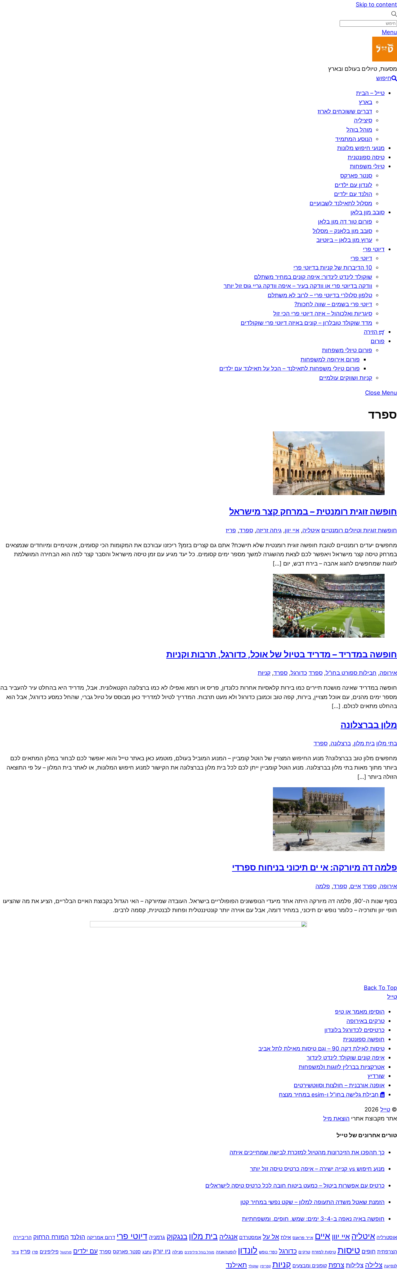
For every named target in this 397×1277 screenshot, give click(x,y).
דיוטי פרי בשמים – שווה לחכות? (333, 304)
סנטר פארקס (356, 175)
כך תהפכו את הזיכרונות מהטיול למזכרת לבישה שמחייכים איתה (307, 1152)
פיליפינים (49, 1251)
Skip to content (376, 4)
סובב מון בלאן (367, 212)
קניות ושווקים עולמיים (345, 377)
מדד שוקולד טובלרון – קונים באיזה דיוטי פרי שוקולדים (306, 322)
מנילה (177, 1251)
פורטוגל (66, 1252)
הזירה (371, 331)
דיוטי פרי (374, 249)
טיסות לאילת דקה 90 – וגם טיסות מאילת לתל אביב (321, 1048)
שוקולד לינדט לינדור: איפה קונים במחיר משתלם (313, 276)
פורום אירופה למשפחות (330, 359)
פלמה (322, 886)
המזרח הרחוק (51, 1237)
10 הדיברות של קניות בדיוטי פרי (332, 267)
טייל (385, 1109)
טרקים (304, 1251)
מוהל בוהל (359, 129)
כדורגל (299, 672)
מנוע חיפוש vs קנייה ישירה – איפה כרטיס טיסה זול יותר (317, 1168)
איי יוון (292, 530)
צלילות (355, 1265)
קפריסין (265, 1266)
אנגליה (228, 1237)
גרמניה (157, 1237)
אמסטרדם (250, 1237)
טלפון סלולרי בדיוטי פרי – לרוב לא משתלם (320, 295)
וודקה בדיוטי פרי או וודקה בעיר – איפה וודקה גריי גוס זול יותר (298, 285)
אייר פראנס (302, 1237)
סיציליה (363, 120)
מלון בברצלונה (369, 725)
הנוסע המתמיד (353, 138)
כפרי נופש (268, 1251)
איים (355, 886)
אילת (286, 1237)
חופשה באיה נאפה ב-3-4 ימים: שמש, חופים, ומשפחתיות (313, 1218)
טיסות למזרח (324, 1251)
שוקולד (253, 1266)
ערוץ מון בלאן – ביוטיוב (344, 239)
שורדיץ (376, 1075)
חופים (369, 1251)
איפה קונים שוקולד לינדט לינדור (346, 1057)
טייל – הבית (370, 92)
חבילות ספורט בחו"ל (351, 672)
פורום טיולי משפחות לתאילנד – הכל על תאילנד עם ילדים (289, 368)
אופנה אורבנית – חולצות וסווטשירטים (339, 1085)
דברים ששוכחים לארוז (345, 111)
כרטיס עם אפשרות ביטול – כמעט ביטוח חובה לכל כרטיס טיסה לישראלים (295, 1185)
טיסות (348, 1250)
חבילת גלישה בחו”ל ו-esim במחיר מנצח (329, 1094)
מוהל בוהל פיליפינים (199, 1252)
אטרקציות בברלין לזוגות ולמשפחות (342, 1066)
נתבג (146, 1251)
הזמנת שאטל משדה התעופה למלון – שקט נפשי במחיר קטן (312, 1201)
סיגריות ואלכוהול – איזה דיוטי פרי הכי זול (322, 313)
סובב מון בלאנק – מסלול (342, 230)
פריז (231, 530)
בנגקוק (177, 1236)
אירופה (388, 672)
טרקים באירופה (365, 1020)
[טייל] (384, 59)
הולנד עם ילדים (353, 193)
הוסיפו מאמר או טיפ (360, 1011)
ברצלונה (341, 743)
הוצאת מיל (336, 1118)
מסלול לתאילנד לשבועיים (341, 203)
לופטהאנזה (226, 1251)
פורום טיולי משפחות (347, 350)
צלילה (373, 1265)
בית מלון (364, 743)
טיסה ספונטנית (366, 157)
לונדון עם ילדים (353, 184)
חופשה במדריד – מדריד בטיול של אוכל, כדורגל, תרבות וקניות (281, 654)
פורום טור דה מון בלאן (345, 221)
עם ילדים (85, 1251)
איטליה (311, 530)
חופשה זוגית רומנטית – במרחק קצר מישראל (313, 511)
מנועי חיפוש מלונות (361, 147)
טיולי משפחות (367, 166)
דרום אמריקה (101, 1237)
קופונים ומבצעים (309, 1265)
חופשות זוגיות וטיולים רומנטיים (359, 530)
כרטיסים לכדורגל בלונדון (354, 1029)
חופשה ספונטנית (364, 1039)
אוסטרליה (387, 1237)
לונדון (247, 1250)
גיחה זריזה (269, 530)
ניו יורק (162, 1251)
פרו (35, 1251)
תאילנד (236, 1265)
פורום (378, 341)
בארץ (365, 101)
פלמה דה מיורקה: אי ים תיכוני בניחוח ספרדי (314, 867)
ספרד (246, 530)
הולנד (77, 1237)
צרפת (336, 1265)
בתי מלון (386, 743)
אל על (271, 1237)
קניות (264, 672)
